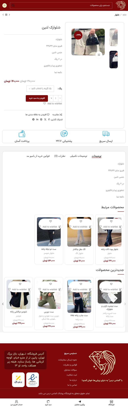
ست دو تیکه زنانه (48, 249)
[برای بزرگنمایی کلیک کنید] (98, 54)
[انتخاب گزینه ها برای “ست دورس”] (60, 289)
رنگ (60, 88)
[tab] (96, 156)
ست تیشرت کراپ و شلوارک (109, 308)
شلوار (117, 15)
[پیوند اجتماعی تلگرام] (33, 119)
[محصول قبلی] (9, 14)
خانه (124, 15)
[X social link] (45, 119)
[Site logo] (121, 5)
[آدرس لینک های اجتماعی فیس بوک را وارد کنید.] (49, 119)
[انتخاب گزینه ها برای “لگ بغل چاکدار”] (90, 227)
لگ (76, 253)
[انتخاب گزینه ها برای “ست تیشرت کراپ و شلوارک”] (120, 289)
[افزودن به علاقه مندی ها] (111, 221)
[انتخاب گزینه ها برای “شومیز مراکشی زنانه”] (29, 289)
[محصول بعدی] (3, 14)
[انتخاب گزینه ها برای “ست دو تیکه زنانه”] (60, 227)
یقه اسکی (45, 319)
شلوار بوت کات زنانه (109, 249)
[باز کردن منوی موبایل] (4, 5)
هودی (52, 319)
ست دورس (49, 312)
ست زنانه (109, 316)
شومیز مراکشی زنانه (18, 312)
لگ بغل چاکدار (79, 249)
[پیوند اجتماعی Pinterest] (41, 119)
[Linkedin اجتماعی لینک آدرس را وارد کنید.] (37, 119)
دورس (56, 316)
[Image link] (102, 362)
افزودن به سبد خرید (37, 98)
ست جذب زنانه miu (79, 315)
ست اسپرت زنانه (109, 313)
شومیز (46, 253)
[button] (52, 104)
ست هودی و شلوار (46, 316)
